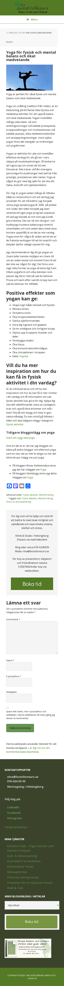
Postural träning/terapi (23, 877)
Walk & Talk (15, 888)
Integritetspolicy (16, 827)
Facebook (14, 813)
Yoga (43, 469)
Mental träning (46, 494)
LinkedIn (13, 807)
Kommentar (13, 619)
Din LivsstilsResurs (32, 7)
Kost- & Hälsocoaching (22, 856)
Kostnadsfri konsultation (24, 861)
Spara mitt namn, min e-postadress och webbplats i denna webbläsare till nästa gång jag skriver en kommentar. (30, 715)
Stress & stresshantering (18, 501)
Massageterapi (17, 872)
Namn (10, 660)
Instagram (14, 818)
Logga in (32, 978)
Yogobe (23, 356)
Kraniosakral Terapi (20, 866)
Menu (34, 19)
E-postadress (13, 676)
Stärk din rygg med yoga (20, 437)
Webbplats (11, 692)
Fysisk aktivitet (14, 424)
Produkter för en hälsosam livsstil (30, 883)
